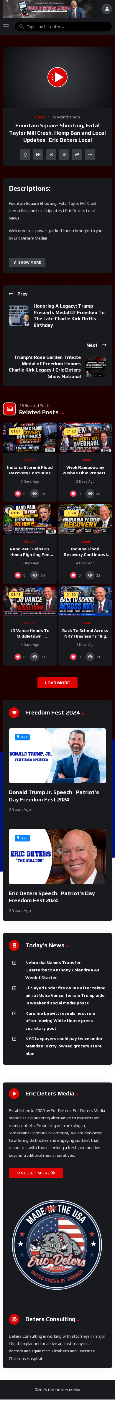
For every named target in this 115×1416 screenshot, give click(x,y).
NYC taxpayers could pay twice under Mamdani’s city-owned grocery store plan (64, 1046)
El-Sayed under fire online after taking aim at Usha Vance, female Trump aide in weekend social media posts (65, 995)
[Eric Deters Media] (49, 9)
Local (40, 117)
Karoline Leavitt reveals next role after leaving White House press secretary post (60, 1021)
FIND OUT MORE (34, 1173)
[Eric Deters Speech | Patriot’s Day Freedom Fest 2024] (57, 856)
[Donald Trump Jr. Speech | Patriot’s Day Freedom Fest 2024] (57, 755)
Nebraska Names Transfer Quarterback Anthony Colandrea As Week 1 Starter (62, 970)
